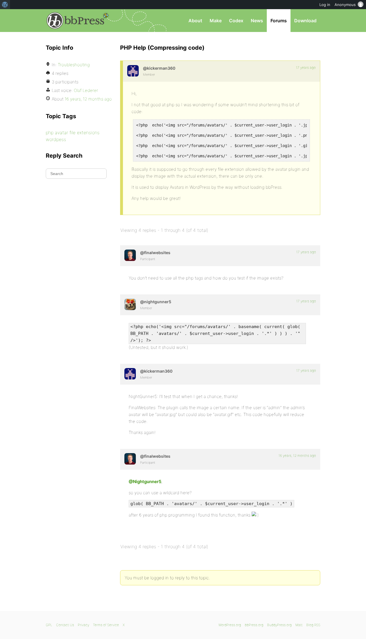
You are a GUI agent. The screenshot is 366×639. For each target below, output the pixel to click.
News (257, 20)
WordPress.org (229, 625)
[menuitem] (5, 4)
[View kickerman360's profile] (133, 71)
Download (305, 20)
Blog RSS (313, 625)
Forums (278, 20)
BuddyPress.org (279, 625)
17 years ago (306, 67)
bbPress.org (75, 20)
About (195, 20)
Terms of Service (106, 625)
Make (216, 20)
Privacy (83, 625)
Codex (236, 20)
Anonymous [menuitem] (345, 4)
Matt (299, 625)
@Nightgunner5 (145, 481)
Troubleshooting (74, 64)
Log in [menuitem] (324, 4)
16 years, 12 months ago (297, 455)
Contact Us (65, 625)
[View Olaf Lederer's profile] (130, 255)
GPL (49, 625)
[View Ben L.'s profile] (130, 304)
